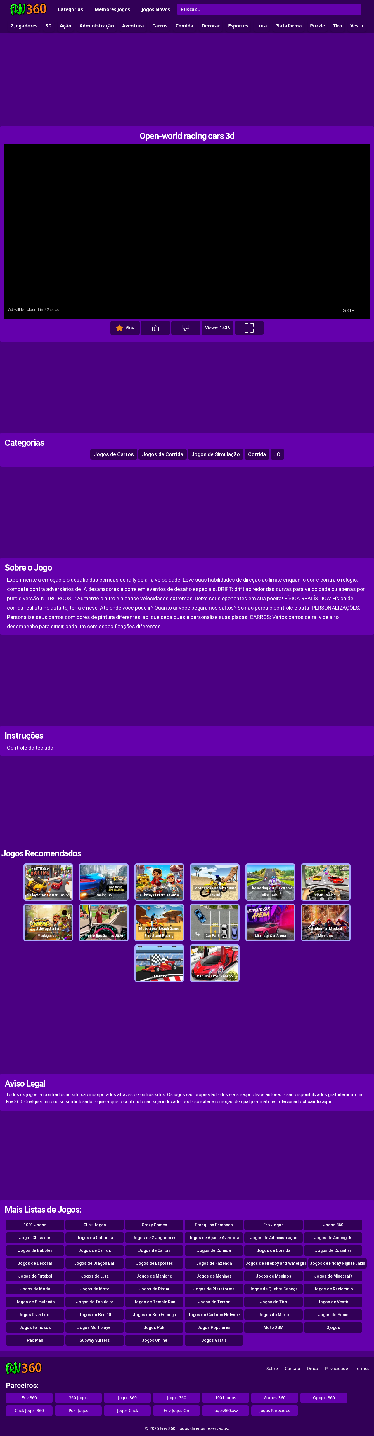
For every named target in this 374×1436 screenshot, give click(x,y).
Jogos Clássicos (35, 1237)
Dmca (312, 1368)
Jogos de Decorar (35, 1263)
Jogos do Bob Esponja (154, 1314)
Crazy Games (154, 1224)
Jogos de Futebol (35, 1276)
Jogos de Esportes (154, 1263)
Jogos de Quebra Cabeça (273, 1289)
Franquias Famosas (214, 1224)
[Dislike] (185, 328)
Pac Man (35, 1340)
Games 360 (274, 1397)
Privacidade (336, 1368)
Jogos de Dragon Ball (94, 1263)
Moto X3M (273, 1327)
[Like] (155, 328)
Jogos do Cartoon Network (214, 1314)
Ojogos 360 (324, 1397)
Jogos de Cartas (154, 1250)
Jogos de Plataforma (214, 1289)
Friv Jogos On (176, 1410)
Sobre (272, 1368)
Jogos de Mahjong (154, 1276)
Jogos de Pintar (154, 1289)
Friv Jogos (273, 1224)
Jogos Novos (156, 9)
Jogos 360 (333, 1224)
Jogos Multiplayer (94, 1327)
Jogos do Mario (273, 1314)
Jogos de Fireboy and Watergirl (275, 1263)
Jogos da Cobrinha (95, 1237)
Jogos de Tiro (273, 1301)
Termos (362, 1368)
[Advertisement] (187, 79)
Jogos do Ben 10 (95, 1314)
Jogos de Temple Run (154, 1301)
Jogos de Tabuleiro (95, 1301)
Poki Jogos (78, 1410)
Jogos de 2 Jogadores (154, 1237)
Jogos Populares (214, 1327)
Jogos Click (127, 1410)
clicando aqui (316, 1101)
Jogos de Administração (273, 1237)
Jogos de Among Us (333, 1237)
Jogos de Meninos (273, 1276)
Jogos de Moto (95, 1289)
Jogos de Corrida (162, 454)
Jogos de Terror (214, 1301)
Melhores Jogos (112, 9)
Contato (292, 1368)
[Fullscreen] (249, 328)
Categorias (70, 9)
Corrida (257, 454)
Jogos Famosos (35, 1327)
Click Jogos (95, 1224)
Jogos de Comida (214, 1250)
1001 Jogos (35, 1224)
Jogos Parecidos (274, 1410)
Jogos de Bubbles (35, 1250)
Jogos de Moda (35, 1289)
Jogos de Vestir (333, 1301)
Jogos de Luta (95, 1276)
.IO (277, 454)
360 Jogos (78, 1397)
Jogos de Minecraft (333, 1276)
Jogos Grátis (214, 1340)
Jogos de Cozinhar (333, 1250)
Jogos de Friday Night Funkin (337, 1263)
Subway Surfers (94, 1340)
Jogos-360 (176, 1397)
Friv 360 (29, 1397)
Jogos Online (154, 1340)
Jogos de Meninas (214, 1276)
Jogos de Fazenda (214, 1263)
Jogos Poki (154, 1327)
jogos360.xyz (225, 1410)
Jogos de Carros (114, 454)
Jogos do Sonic (333, 1314)
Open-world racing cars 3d (187, 136)
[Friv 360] (28, 9)
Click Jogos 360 (29, 1410)
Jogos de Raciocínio (333, 1289)
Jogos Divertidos (35, 1314)
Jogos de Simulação (215, 454)
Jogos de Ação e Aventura (213, 1237)
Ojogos (333, 1327)
